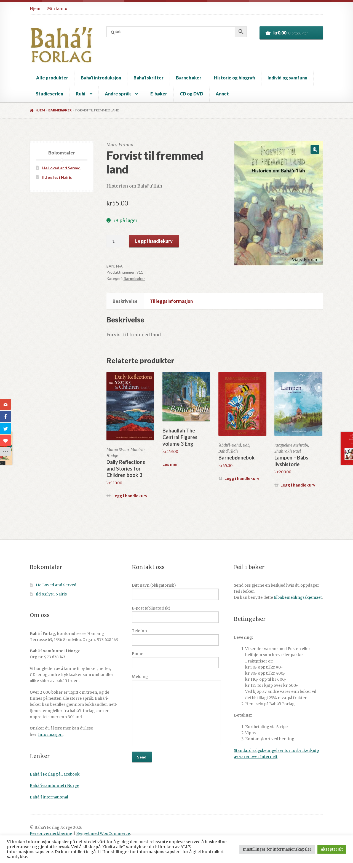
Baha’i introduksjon (101, 77)
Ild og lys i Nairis (57, 177)
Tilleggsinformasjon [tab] (171, 301)
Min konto (57, 8)
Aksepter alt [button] (332, 849)
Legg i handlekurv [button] (130, 495)
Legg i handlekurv (154, 241)
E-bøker (158, 93)
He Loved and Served (61, 167)
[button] (315, 149)
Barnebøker (188, 77)
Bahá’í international (49, 797)
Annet (222, 93)
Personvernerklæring (51, 833)
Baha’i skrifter (148, 77)
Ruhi (80, 93)
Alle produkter (52, 77)
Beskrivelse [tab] (125, 301)
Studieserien (49, 93)
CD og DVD (191, 93)
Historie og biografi (234, 77)
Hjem (35, 8)
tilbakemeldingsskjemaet (298, 597)
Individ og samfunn (287, 77)
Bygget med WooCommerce (103, 833)
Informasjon (50, 734)
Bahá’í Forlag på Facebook (55, 774)
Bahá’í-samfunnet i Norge (54, 785)
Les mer (170, 464)
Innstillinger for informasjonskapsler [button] (277, 849)
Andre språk (118, 93)
